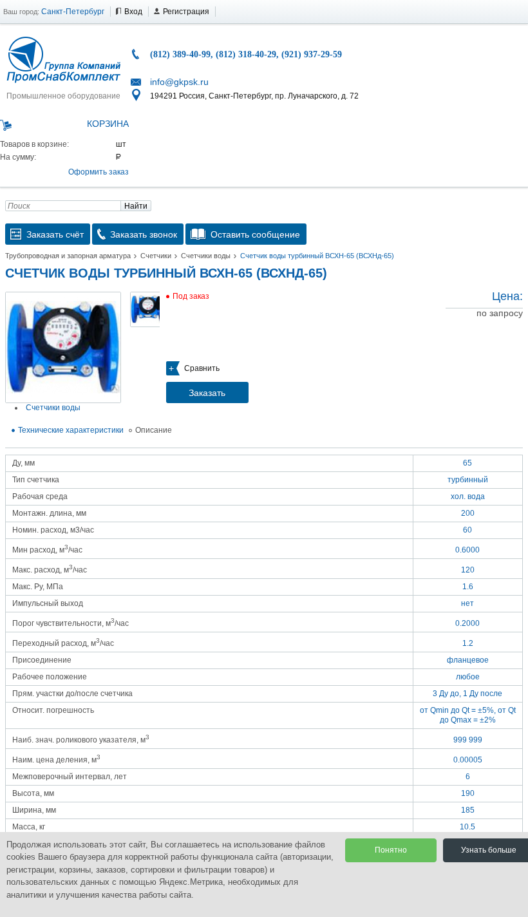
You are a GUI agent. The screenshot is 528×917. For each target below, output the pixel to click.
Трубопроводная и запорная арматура (68, 256)
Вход (133, 11)
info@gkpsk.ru (179, 82)
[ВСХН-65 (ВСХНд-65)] (63, 347)
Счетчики (155, 256)
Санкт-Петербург (72, 11)
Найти (135, 206)
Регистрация (186, 11)
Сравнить (202, 368)
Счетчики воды (206, 256)
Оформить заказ (98, 171)
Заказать (207, 393)
